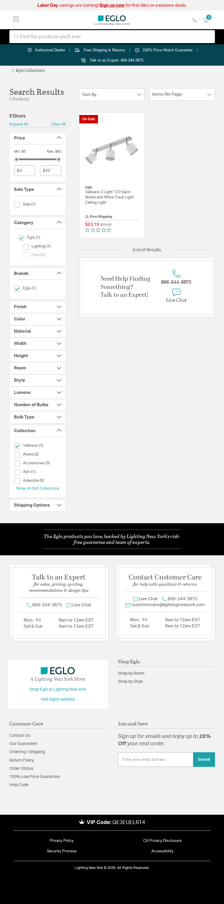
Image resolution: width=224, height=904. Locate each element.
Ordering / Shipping (27, 752)
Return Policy (21, 760)
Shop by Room (131, 673)
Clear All (58, 124)
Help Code (19, 785)
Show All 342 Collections (37, 488)
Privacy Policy (62, 841)
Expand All (19, 124)
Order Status (21, 769)
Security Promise (61, 851)
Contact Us (19, 736)
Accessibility (162, 851)
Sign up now (112, 5)
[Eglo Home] (112, 20)
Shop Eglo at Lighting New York (57, 689)
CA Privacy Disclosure (162, 841)
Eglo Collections (30, 70)
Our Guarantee (23, 744)
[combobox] (112, 36)
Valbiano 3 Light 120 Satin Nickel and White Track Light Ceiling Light (109, 197)
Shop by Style (130, 682)
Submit (204, 760)
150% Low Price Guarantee (34, 777)
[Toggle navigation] (16, 20)
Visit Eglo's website (58, 699)
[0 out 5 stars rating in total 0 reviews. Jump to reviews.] (99, 230)
